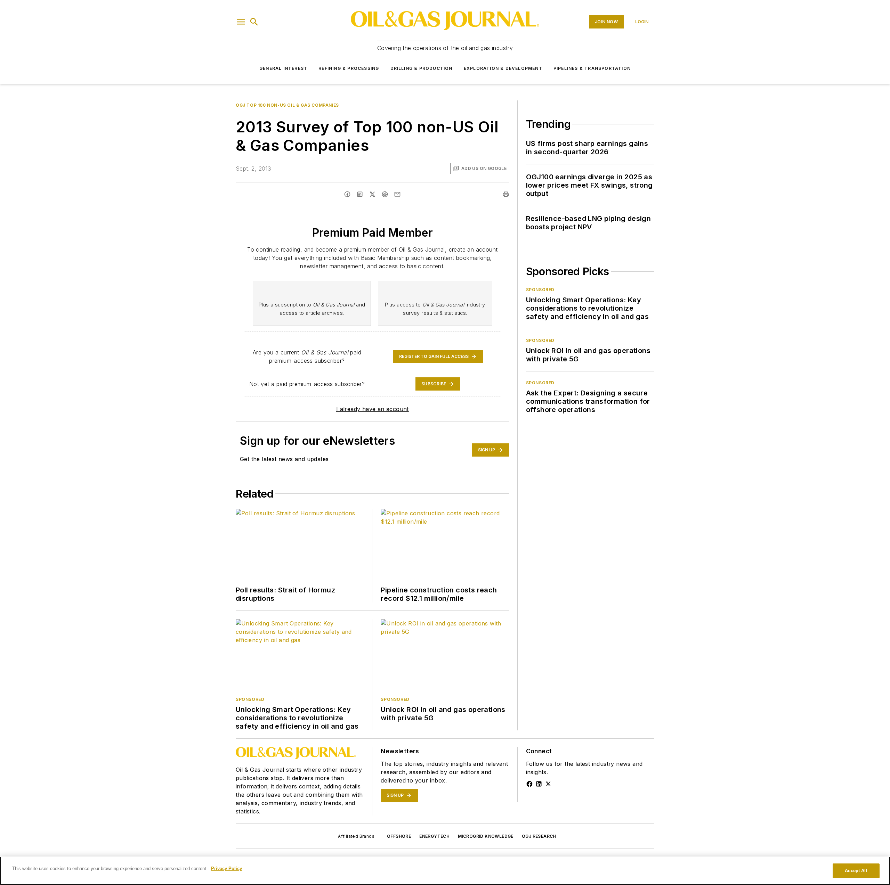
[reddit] (384, 194)
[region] (445, 871)
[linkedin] (359, 194)
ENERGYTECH (434, 836)
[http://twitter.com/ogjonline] (548, 783)
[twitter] (372, 194)
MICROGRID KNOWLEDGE (485, 836)
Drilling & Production (421, 68)
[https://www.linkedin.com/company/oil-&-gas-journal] (538, 783)
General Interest (283, 68)
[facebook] (347, 194)
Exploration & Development (503, 68)
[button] (241, 22)
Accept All (856, 870)
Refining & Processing (348, 68)
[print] (505, 194)
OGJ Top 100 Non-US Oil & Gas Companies (287, 105)
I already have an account (372, 408)
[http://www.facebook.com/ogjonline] (529, 783)
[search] (254, 22)
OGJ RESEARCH (539, 836)
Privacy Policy (226, 868)
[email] (397, 194)
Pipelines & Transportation (592, 68)
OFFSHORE (399, 836)
